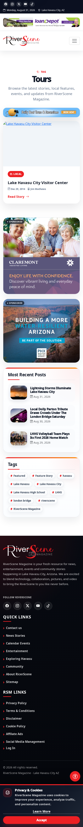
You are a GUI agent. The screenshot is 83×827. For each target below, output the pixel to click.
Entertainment (17, 632)
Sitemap (12, 662)
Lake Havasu (22, 465)
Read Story (16, 197)
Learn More (41, 811)
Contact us (14, 609)
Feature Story (44, 456)
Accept (41, 820)
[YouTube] (25, 4)
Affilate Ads (14, 715)
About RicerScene (19, 655)
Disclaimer (14, 699)
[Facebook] (5, 4)
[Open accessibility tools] (75, 776)
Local (18, 173)
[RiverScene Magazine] (21, 41)
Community (14, 647)
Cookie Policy (15, 707)
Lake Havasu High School (29, 473)
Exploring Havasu (19, 639)
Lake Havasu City (50, 465)
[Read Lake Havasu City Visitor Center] (41, 143)
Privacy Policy (16, 684)
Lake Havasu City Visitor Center (38, 182)
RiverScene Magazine (27, 490)
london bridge (22, 481)
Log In (10, 729)
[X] (19, 4)
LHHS (58, 473)
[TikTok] (32, 4)
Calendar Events (18, 624)
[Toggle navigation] (74, 41)
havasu (67, 456)
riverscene (48, 481)
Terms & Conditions (20, 691)
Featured (19, 456)
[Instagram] (12, 4)
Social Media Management (25, 722)
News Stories (15, 616)
